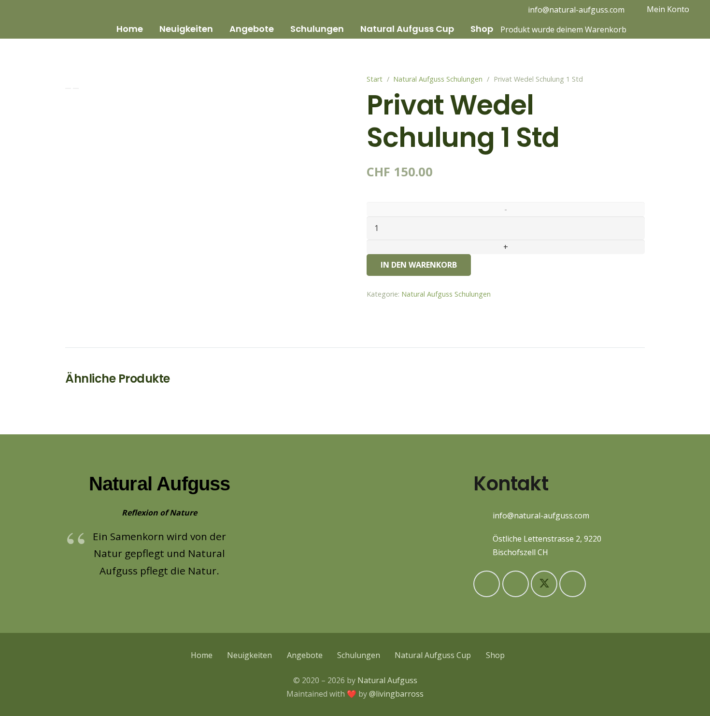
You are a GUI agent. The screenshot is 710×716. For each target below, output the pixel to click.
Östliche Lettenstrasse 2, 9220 (547, 538)
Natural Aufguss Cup (433, 655)
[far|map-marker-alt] (483, 545)
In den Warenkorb (419, 264)
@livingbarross (396, 693)
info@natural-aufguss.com (541, 515)
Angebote (305, 655)
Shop (495, 655)
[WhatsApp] (572, 584)
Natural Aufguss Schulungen (438, 79)
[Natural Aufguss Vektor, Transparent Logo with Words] (58, 19)
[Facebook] (515, 584)
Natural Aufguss (387, 680)
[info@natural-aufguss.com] (483, 515)
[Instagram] (485, 9)
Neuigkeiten (249, 655)
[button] (149, 29)
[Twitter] (544, 584)
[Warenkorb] (504, 9)
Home (202, 655)
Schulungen (358, 655)
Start (375, 79)
